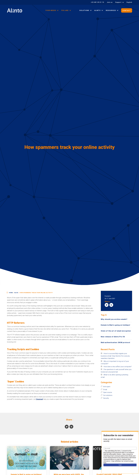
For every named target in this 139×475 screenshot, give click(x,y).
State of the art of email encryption (116, 331)
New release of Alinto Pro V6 (113, 337)
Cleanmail (39, 399)
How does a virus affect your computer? (118, 366)
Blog (16, 292)
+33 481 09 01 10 (97, 2)
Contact (127, 10)
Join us (109, 2)
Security (106, 398)
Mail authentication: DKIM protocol (115, 342)
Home (11, 292)
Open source (107, 392)
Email (105, 389)
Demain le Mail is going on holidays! (115, 325)
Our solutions (107, 395)
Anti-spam (106, 386)
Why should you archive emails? (114, 319)
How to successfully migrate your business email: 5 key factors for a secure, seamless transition (115, 356)
